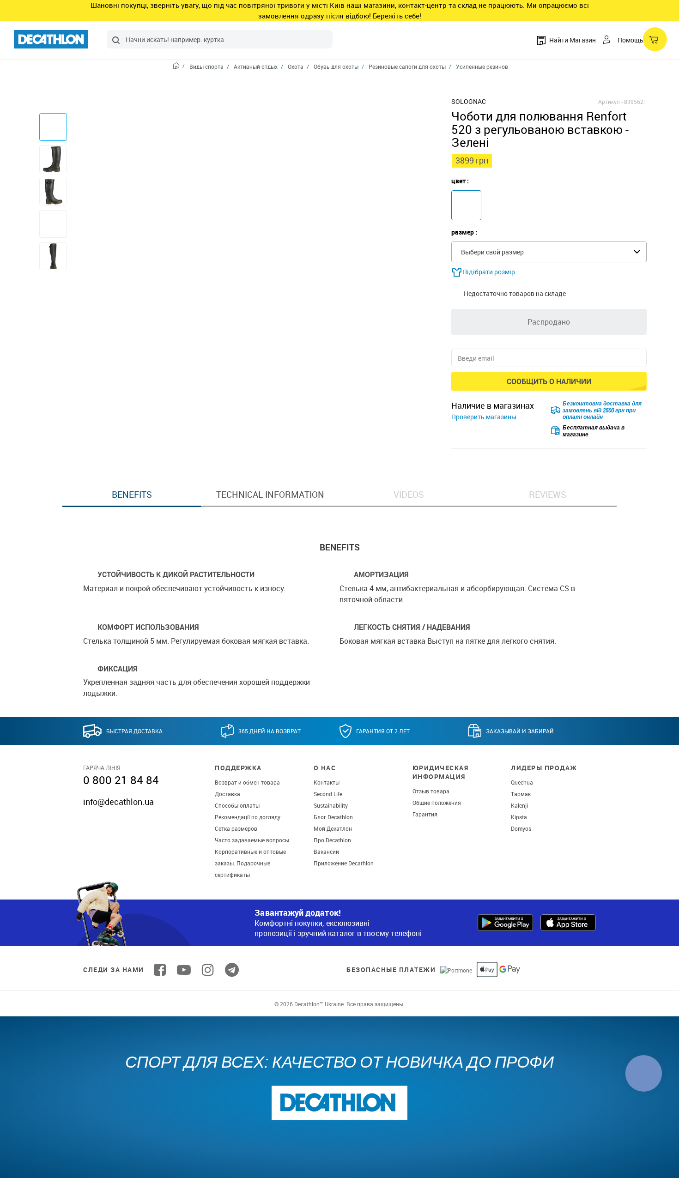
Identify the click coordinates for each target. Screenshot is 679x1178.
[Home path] (179, 67)
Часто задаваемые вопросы (252, 840)
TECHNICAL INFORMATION (270, 495)
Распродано (548, 322)
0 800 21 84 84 (121, 780)
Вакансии (326, 851)
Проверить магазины (483, 416)
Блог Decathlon (333, 817)
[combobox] (220, 39)
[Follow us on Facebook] (160, 970)
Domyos (521, 828)
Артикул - (610, 101)
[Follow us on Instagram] (208, 970)
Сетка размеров (236, 828)
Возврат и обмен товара (247, 782)
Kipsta (519, 817)
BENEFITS (132, 495)
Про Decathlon (332, 840)
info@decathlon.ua (118, 801)
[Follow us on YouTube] (184, 970)
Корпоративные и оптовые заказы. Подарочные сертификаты (250, 863)
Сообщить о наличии (549, 381)
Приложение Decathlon (344, 863)
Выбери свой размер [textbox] (492, 252)
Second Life (328, 793)
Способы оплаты (237, 805)
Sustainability (331, 805)
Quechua (522, 782)
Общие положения (436, 802)
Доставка (227, 793)
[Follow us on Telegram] (232, 970)
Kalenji (519, 805)
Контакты (327, 782)
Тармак (521, 793)
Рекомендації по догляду (247, 817)
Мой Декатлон (333, 828)
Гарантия (424, 814)
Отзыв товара (430, 791)
